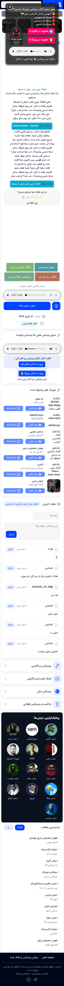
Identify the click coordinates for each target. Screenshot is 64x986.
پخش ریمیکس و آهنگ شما (24, 957)
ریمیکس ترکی (44, 691)
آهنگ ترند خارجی (47, 276)
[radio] (40, 197)
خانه (35, 323)
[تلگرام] (35, 979)
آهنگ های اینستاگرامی (39, 679)
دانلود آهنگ (11, 408)
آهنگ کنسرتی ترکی (20, 267)
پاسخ (10, 549)
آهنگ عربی (27, 323)
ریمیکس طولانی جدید (19, 276)
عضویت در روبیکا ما (38, 39)
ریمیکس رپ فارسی (41, 666)
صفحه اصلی (48, 957)
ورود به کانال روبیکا (33, 373)
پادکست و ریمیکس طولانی (37, 704)
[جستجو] (4, 4)
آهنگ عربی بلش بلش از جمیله (25, 184)
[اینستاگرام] (28, 979)
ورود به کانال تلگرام (33, 364)
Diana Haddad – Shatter (25, 126)
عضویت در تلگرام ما (39, 31)
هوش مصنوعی (46, 267)
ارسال (11, 534)
